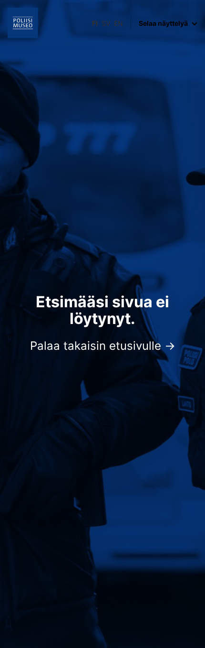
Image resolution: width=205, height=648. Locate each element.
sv (106, 23)
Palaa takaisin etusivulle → (102, 346)
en (118, 23)
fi (95, 23)
